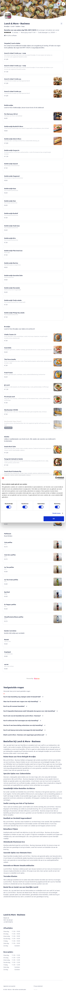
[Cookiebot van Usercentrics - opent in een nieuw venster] (56, 478)
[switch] (24, 507)
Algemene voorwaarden (9, 986)
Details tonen (56, 513)
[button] (58, 4)
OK (54, 518)
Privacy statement (38, 986)
